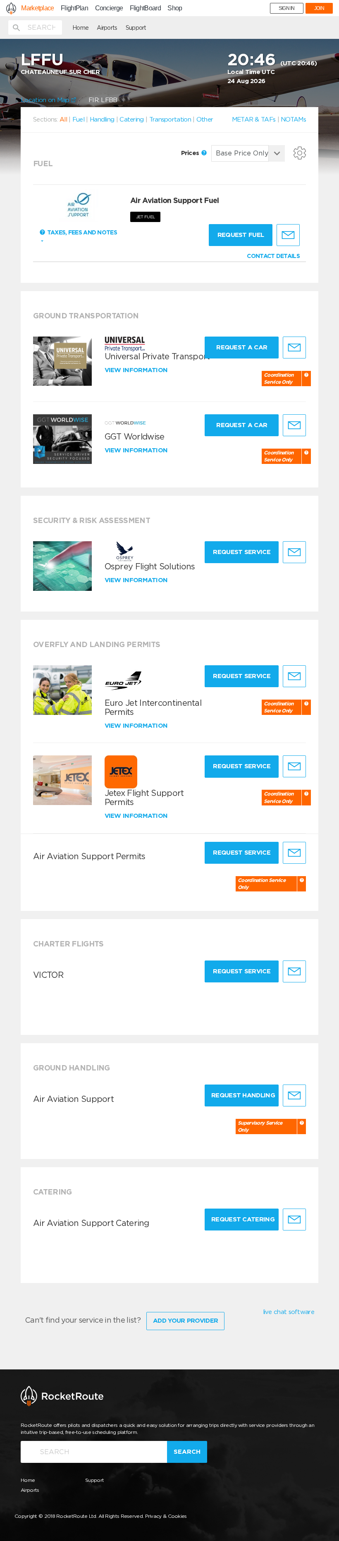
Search (187, 1451)
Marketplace (37, 8)
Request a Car (241, 347)
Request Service (241, 552)
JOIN (319, 8)
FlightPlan (74, 8)
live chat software (288, 1312)
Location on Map (46, 100)
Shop (174, 8)
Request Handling (243, 1095)
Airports (107, 27)
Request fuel (240, 235)
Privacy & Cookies (166, 1516)
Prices (191, 153)
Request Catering (243, 1219)
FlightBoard (145, 8)
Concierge (109, 8)
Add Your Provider (185, 1320)
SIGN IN (287, 8)
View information (137, 370)
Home (80, 27)
